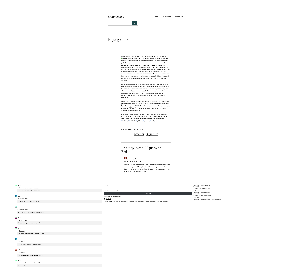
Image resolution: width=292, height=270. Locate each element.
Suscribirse (148, 193)
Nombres (21, 231)
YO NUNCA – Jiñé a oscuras (201, 188)
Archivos (106, 185)
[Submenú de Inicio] (158, 16)
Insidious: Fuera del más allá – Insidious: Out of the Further (36, 263)
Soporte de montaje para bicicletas (29, 188)
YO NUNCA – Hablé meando (201, 192)
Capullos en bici (23, 198)
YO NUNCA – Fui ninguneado (201, 185)
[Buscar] (134, 23)
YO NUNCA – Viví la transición (202, 195)
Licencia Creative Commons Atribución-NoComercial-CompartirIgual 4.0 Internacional (143, 201)
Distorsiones (116, 16)
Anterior (139, 134)
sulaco (19, 196)
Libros (141, 129)
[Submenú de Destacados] (183, 16)
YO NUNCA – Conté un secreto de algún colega (207, 199)
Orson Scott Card (127, 101)
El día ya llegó (23, 220)
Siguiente (152, 134)
